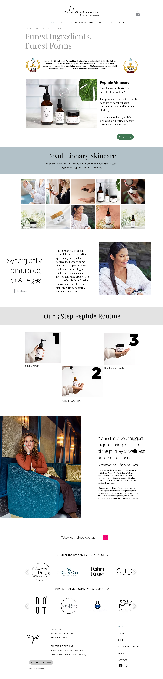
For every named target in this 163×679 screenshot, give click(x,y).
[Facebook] (120, 665)
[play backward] (26, 571)
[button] (138, 13)
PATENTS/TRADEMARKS (126, 646)
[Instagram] (105, 537)
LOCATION (56, 629)
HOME (121, 626)
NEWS (121, 653)
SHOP (120, 640)
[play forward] (134, 571)
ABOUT (121, 633)
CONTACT (122, 660)
